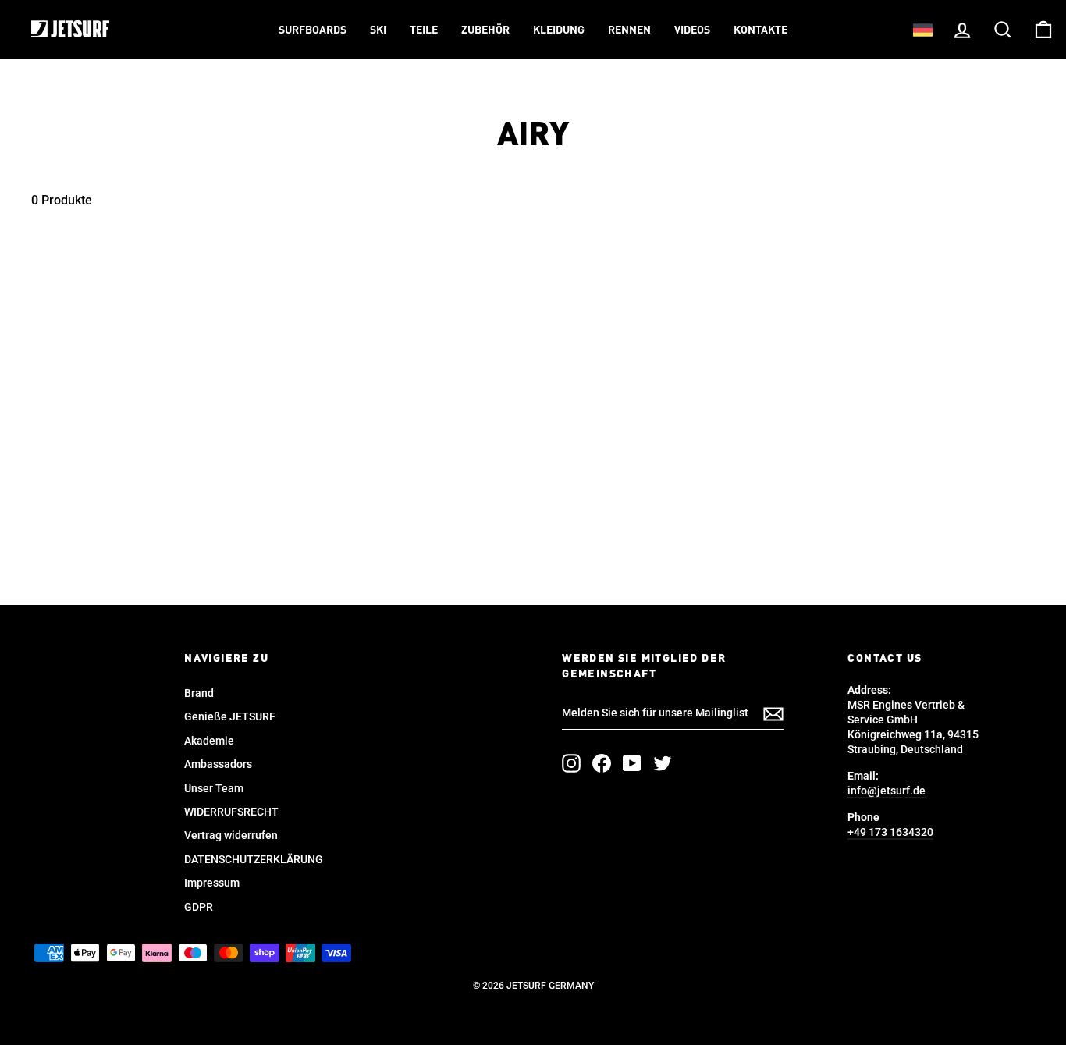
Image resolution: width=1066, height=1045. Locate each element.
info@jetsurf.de (886, 790)
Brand (199, 693)
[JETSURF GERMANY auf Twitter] (662, 763)
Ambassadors (218, 764)
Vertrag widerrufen (231, 835)
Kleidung (559, 30)
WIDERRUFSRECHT (231, 811)
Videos (692, 30)
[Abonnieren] (773, 714)
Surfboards (312, 30)
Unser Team (213, 788)
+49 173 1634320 (890, 832)
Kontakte (760, 30)
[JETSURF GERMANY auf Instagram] (571, 763)
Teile (424, 30)
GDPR (198, 907)
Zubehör (485, 30)
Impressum (212, 882)
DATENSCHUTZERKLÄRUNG (253, 859)
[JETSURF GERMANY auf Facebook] (601, 763)
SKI (378, 30)
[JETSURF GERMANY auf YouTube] (632, 763)
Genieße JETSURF (229, 716)
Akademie (209, 740)
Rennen (629, 30)
